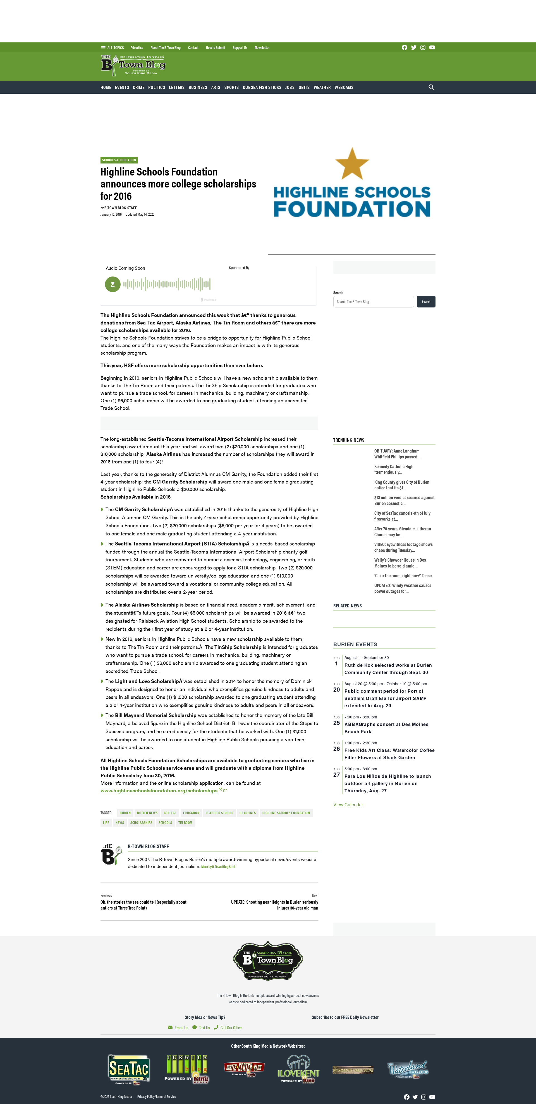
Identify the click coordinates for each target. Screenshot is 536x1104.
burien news (147, 812)
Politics (156, 87)
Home (105, 87)
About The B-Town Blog (166, 47)
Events (122, 87)
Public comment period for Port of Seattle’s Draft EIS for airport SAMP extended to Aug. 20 (385, 698)
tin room (185, 822)
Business (198, 87)
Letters (177, 87)
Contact (193, 47)
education (191, 812)
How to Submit (215, 47)
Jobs (290, 87)
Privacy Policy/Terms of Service (156, 1096)
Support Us (240, 47)
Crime (138, 87)
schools (165, 822)
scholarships (141, 822)
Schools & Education (119, 159)
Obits (304, 87)
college (170, 812)
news (120, 822)
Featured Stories (219, 812)
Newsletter (262, 47)
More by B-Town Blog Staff (218, 866)
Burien (125, 812)
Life (106, 822)
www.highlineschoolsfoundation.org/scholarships (158, 790)
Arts (216, 87)
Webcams (344, 87)
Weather (322, 87)
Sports (231, 87)
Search (338, 292)
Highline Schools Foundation (286, 812)
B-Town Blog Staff (120, 207)
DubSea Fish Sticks (262, 87)
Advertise (137, 47)
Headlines (248, 812)
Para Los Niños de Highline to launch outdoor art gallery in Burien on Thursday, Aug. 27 (387, 783)
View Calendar (348, 804)
